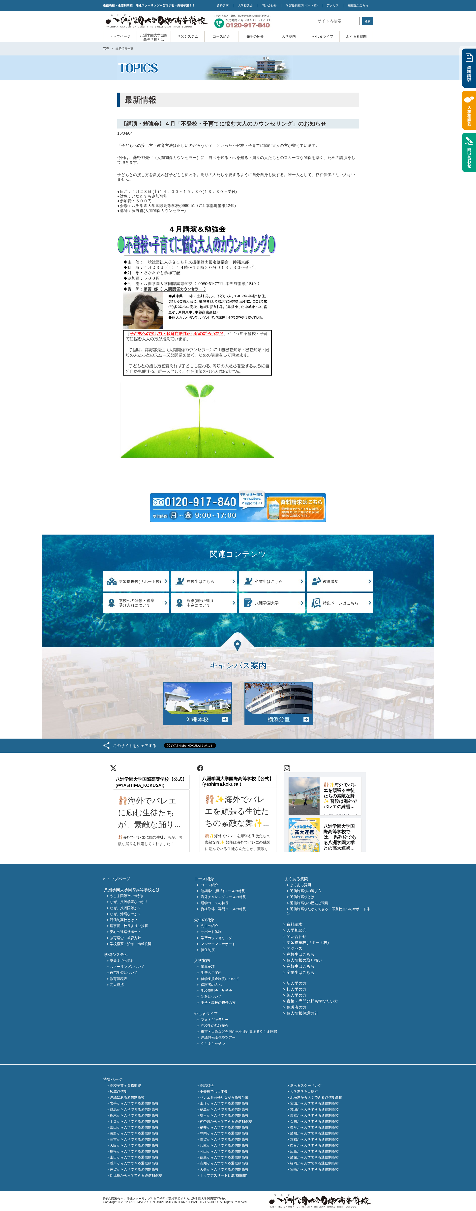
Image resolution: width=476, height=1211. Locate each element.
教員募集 (331, 581)
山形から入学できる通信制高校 (224, 1104)
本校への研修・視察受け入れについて (136, 602)
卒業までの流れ (122, 961)
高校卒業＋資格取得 (125, 1085)
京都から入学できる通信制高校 (314, 1139)
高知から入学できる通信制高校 (224, 1163)
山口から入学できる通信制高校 (134, 1157)
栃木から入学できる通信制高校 (134, 1115)
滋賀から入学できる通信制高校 (224, 1139)
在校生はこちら (358, 5)
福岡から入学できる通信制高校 (314, 1163)
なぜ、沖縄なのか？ (125, 914)
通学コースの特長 (215, 903)
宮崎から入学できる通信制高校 (314, 1169)
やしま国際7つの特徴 (126, 896)
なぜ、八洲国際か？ (125, 908)
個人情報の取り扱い (304, 960)
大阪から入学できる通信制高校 (134, 1145)
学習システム (187, 36)
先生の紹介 (255, 36)
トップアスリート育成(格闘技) (223, 1175)
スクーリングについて (127, 967)
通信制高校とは (302, 897)
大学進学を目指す (304, 1091)
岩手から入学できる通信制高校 (134, 1104)
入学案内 (289, 36)
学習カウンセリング (216, 938)
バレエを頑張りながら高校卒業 (224, 1098)
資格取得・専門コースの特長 (223, 909)
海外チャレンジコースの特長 (223, 897)
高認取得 (207, 1085)
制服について (211, 997)
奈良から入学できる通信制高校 (314, 1145)
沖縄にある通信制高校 (127, 1098)
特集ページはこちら (340, 603)
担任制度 (208, 950)
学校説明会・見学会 (216, 991)
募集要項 (208, 967)
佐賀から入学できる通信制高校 (134, 1169)
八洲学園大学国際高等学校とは (154, 37)
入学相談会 (245, 5)
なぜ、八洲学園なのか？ (129, 902)
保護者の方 (296, 1007)
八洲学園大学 (267, 603)
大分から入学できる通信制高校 (224, 1169)
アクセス (333, 5)
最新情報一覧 (124, 48)
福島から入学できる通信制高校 (224, 1109)
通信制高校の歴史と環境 (309, 903)
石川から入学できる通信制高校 (314, 1121)
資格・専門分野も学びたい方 (312, 1001)
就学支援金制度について (220, 979)
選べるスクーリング (305, 1085)
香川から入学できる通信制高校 (134, 1163)
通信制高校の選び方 (305, 891)
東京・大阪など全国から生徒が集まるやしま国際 (239, 1032)
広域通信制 (118, 1091)
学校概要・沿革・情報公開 (130, 944)
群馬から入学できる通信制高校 (134, 1109)
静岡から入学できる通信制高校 (224, 1133)
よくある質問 (356, 36)
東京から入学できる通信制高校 (314, 1115)
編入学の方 (296, 995)
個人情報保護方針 (302, 1013)
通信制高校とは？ (124, 920)
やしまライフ (322, 36)
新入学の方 (296, 983)
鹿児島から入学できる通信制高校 (136, 1175)
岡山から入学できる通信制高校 (224, 1151)
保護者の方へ (211, 985)
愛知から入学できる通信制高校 (314, 1133)
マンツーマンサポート (218, 944)
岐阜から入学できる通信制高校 (314, 1128)
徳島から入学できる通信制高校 (224, 1157)
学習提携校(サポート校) (140, 581)
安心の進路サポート (125, 932)
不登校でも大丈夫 (214, 1091)
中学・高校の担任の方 (218, 1003)
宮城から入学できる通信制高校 (314, 1104)
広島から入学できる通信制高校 (314, 1151)
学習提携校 (302, 5)
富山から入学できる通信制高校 (134, 1128)
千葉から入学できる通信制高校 (134, 1121)
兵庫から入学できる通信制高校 (224, 1145)
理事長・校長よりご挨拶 (129, 926)
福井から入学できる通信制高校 (224, 1128)
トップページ (120, 36)
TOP (106, 48)
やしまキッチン (213, 1044)
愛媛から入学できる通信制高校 (314, 1157)
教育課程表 (118, 979)
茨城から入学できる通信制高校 (314, 1109)
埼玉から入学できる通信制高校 (224, 1115)
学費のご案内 (211, 973)
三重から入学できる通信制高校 (134, 1139)
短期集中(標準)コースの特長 (223, 891)
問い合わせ (269, 5)
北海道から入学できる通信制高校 (316, 1098)
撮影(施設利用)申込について (200, 602)
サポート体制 (211, 932)
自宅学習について (124, 973)
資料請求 (223, 5)
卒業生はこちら (269, 581)
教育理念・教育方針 (125, 938)
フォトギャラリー (215, 1020)
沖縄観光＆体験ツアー (218, 1038)
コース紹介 (221, 36)
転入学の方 (296, 989)
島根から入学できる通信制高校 (134, 1151)
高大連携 (117, 985)
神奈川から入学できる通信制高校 (226, 1121)
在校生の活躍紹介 (215, 1026)
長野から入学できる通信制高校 (134, 1133)
